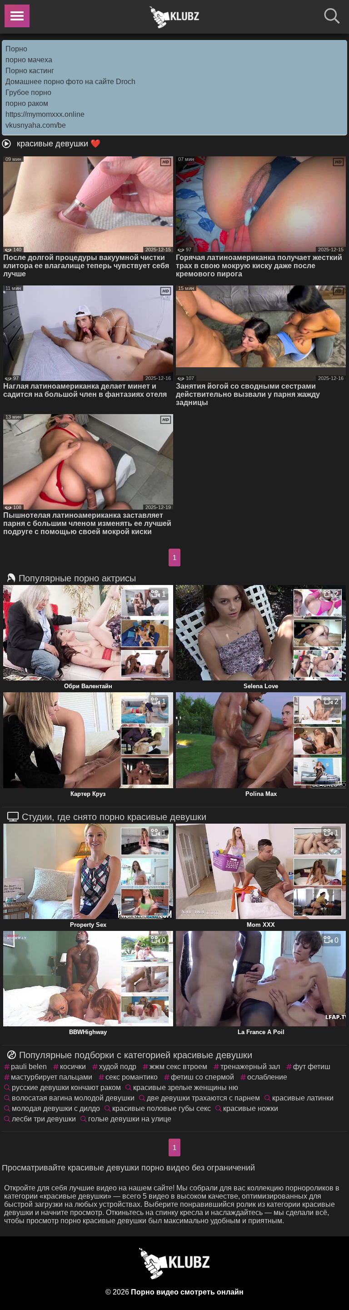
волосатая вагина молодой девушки (73, 1098)
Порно (16, 49)
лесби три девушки (44, 1119)
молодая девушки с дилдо (56, 1108)
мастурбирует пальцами (51, 1077)
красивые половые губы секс (161, 1108)
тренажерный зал (250, 1066)
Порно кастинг (29, 71)
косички (73, 1066)
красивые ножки (250, 1108)
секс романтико (131, 1077)
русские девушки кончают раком (66, 1087)
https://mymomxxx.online (45, 114)
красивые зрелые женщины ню (185, 1087)
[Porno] (174, 17)
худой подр (117, 1066)
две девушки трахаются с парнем (203, 1098)
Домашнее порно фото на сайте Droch (70, 81)
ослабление (267, 1077)
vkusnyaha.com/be (35, 125)
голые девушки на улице (129, 1119)
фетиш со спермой (202, 1077)
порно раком (26, 103)
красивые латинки (303, 1098)
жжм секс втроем (178, 1066)
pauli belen (29, 1066)
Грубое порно (28, 92)
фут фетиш (311, 1066)
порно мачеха (28, 60)
